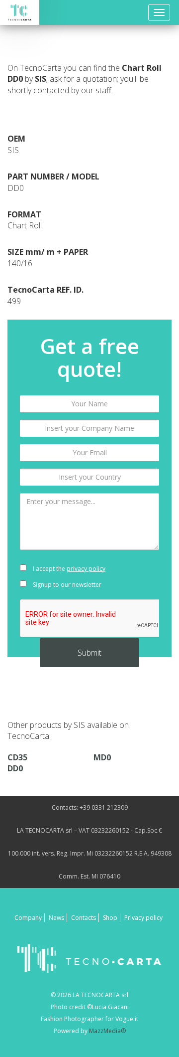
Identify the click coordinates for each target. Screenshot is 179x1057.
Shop (110, 917)
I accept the (68, 568)
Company (28, 917)
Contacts (83, 917)
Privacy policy (143, 917)
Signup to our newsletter (66, 584)
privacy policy (86, 568)
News (56, 917)
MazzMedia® (107, 1031)
